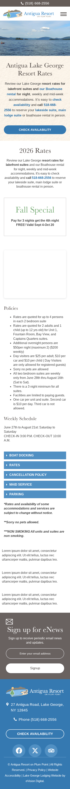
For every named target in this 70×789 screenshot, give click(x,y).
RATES (14, 465)
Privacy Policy (36, 770)
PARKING (16, 494)
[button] (60, 14)
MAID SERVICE (20, 484)
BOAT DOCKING (21, 455)
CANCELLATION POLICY (28, 474)
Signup (35, 668)
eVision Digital (35, 781)
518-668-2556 (41, 177)
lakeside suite (45, 110)
